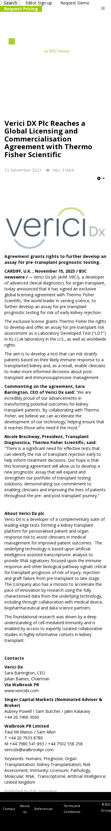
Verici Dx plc (45, 277)
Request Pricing (21, 9)
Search (10, 3)
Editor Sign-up (38, 3)
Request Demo (74, 3)
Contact (9, 809)
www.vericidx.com (21, 690)
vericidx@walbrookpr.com (29, 749)
